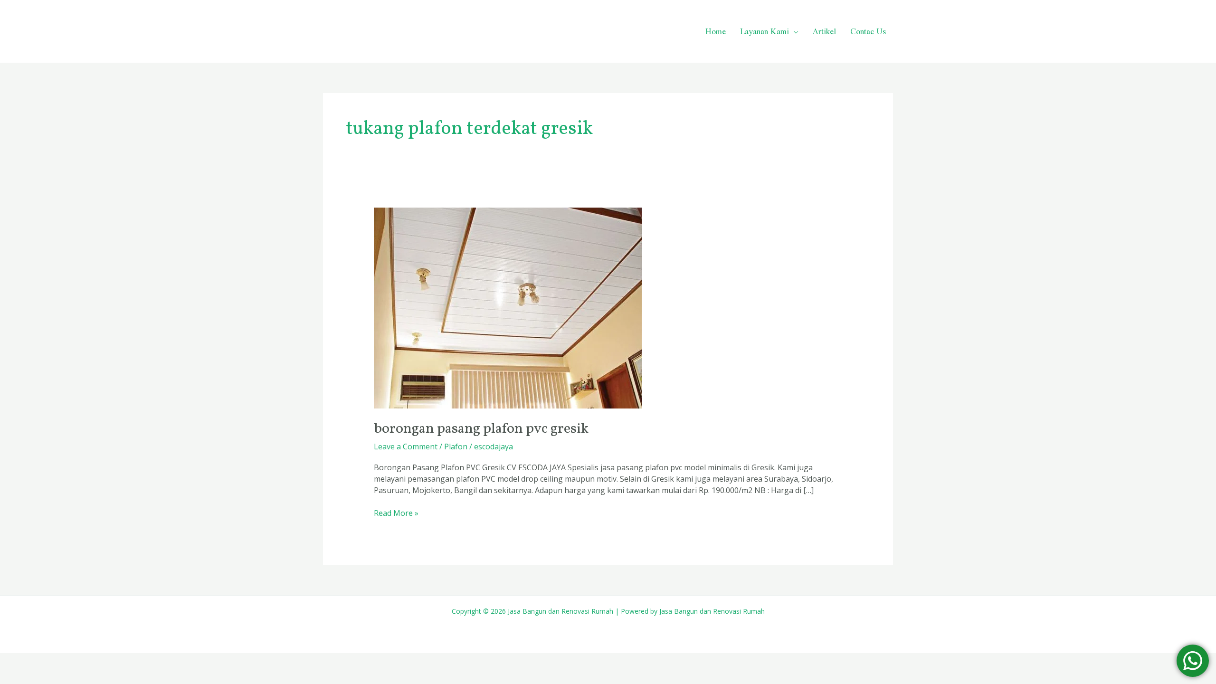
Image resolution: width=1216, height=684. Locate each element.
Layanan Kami (764, 31)
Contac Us (868, 31)
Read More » (396, 512)
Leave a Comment (405, 446)
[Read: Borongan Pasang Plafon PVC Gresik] (508, 307)
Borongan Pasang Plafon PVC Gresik (481, 429)
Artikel (824, 31)
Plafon (455, 446)
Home (715, 31)
